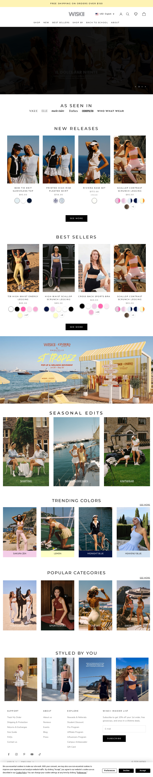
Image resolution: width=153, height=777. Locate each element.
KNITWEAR (127, 481)
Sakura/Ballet (123, 200)
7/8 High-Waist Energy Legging (23, 297)
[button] (136, 14)
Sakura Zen (52, 309)
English (26, 762)
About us (47, 717)
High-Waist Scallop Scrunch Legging (58, 297)
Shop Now (76, 86)
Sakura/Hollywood (117, 200)
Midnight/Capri (136, 200)
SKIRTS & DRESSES (76, 481)
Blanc (23, 200)
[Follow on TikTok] (39, 754)
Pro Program (73, 727)
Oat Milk (58, 309)
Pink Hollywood (23, 309)
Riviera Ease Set (94, 188)
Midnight (29, 200)
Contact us (12, 742)
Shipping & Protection (17, 722)
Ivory (11, 309)
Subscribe (114, 738)
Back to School (97, 22)
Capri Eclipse (55, 200)
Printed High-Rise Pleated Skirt (58, 189)
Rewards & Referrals (77, 717)
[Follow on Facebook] (8, 754)
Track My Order (14, 717)
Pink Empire (35, 309)
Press (45, 737)
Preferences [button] (81, 773)
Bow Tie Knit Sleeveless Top (23, 189)
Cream (94, 200)
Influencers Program (76, 737)
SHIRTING (26, 481)
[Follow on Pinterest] (24, 754)
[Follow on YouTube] (31, 754)
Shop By (78, 22)
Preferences (109, 771)
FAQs (9, 737)
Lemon (20, 315)
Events (46, 727)
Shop (37, 22)
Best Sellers (61, 22)
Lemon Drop (55, 315)
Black (17, 309)
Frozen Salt (17, 200)
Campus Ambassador (77, 742)
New (46, 22)
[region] (76, 60)
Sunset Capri (61, 200)
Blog (45, 732)
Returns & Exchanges (17, 727)
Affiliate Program (75, 732)
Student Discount (75, 722)
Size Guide (12, 732)
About (115, 22)
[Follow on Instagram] (16, 754)
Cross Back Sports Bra (94, 296)
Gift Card (71, 746)
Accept (143, 771)
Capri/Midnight (130, 200)
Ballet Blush (29, 309)
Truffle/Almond (126, 206)
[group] (76, 370)
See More (76, 218)
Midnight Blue (46, 309)
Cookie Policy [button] (21, 773)
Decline (126, 771)
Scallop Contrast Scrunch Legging (129, 189)
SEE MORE (145, 504)
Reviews (47, 722)
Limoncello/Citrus (142, 200)
